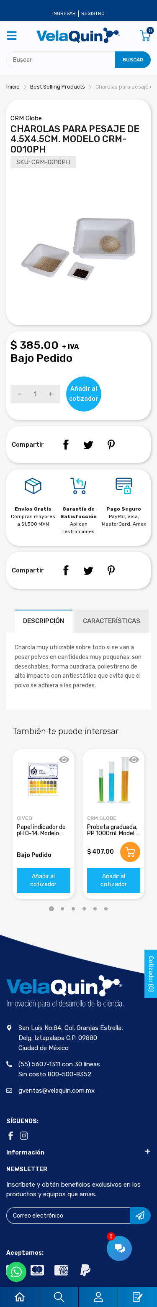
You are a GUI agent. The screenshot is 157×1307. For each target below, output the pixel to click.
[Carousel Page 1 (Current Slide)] (51, 908)
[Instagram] (24, 1136)
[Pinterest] (111, 445)
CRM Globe (26, 118)
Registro (93, 13)
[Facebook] (66, 445)
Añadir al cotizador (43, 880)
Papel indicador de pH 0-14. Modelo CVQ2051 (41, 834)
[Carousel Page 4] (84, 908)
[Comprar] (130, 852)
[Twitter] (88, 445)
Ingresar (64, 13)
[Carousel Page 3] (73, 908)
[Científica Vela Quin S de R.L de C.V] (78, 35)
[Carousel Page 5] (95, 908)
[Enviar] (140, 1215)
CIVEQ (24, 818)
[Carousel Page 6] (105, 908)
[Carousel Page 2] (62, 908)
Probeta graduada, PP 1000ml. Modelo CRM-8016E (112, 834)
